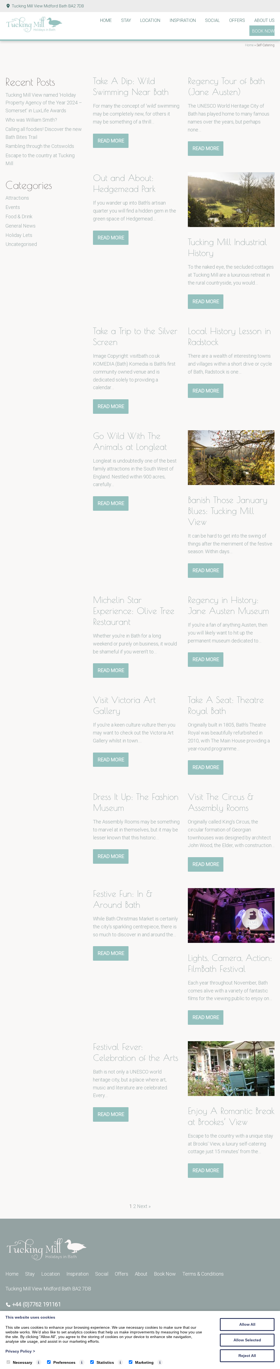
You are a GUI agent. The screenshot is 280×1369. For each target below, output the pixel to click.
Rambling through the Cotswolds (39, 146)
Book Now (263, 31)
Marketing (144, 1362)
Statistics (105, 1362)
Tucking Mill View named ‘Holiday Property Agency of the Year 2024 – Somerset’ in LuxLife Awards (43, 103)
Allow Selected (247, 1340)
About (141, 1274)
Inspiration (183, 20)
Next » (144, 1206)
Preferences (64, 1362)
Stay (126, 20)
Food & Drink (18, 216)
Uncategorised (21, 244)
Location (150, 20)
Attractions (17, 198)
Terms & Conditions (203, 1274)
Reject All (247, 1355)
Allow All (247, 1324)
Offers (237, 20)
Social (212, 20)
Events (12, 207)
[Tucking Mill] (34, 31)
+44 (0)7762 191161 (36, 1304)
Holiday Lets (18, 235)
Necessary (22, 1362)
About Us (264, 20)
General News (20, 226)
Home (106, 20)
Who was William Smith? (31, 120)
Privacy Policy (20, 1351)
